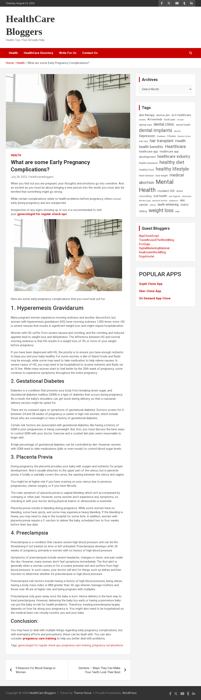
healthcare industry (173, 156)
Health (13, 53)
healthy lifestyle (172, 169)
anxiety (142, 119)
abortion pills (163, 115)
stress (153, 205)
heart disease (146, 175)
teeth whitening (168, 204)
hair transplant (161, 141)
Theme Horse (82, 693)
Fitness (171, 136)
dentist (177, 131)
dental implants (155, 130)
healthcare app (148, 151)
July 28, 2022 (19, 176)
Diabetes (161, 136)
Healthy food (146, 169)
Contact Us (90, 53)
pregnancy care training (39, 638)
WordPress (129, 693)
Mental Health (156, 186)
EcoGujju (144, 244)
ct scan (180, 119)
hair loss (143, 141)
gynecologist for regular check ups (39, 645)
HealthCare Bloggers (42, 693)
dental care (145, 124)
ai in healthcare (181, 115)
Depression (147, 136)
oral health (160, 196)
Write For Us (67, 53)
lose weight (161, 175)
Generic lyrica (184, 136)
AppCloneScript (149, 236)
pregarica (173, 200)
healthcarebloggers (41, 176)
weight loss (161, 210)
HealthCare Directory (38, 53)
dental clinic (163, 124)
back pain (169, 119)
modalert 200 (166, 191)
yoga (177, 211)
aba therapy (146, 115)
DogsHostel (146, 256)
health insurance (148, 163)
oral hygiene (174, 196)
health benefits (151, 146)
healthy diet (171, 162)
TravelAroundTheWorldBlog (156, 240)
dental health (183, 124)
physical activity (159, 200)
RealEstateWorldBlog (152, 252)
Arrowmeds (154, 119)
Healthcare (175, 146)
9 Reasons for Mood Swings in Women (35, 670)
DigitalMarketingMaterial (154, 248)
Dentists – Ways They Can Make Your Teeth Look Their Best (99, 670)
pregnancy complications (107, 645)
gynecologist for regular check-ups (42, 214)
